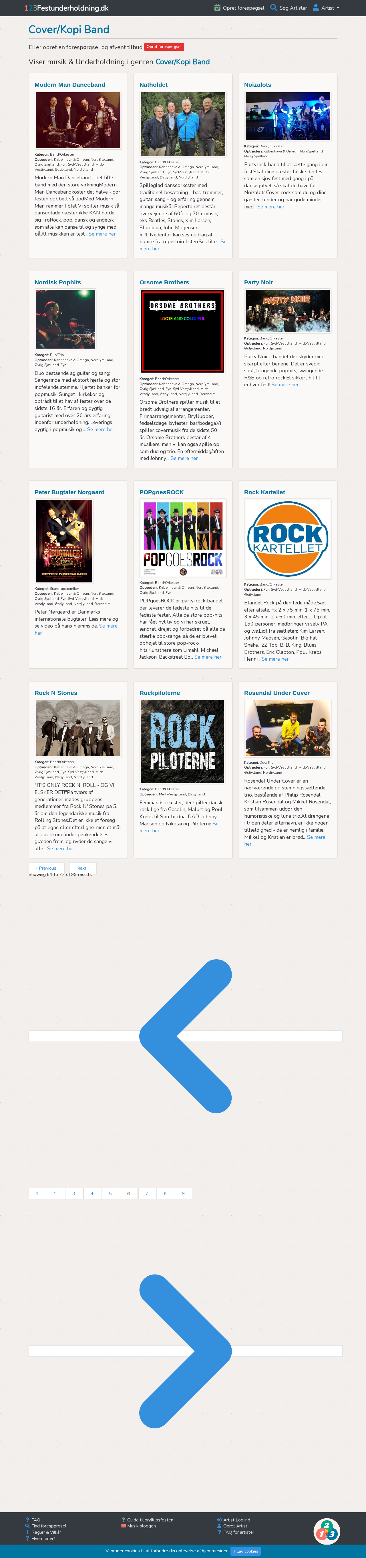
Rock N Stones (56, 692)
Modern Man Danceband (70, 84)
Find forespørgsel (48, 1526)
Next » (82, 868)
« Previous (46, 868)
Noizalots (257, 84)
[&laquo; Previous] (186, 1036)
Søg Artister (292, 8)
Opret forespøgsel (243, 8)
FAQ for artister (238, 1532)
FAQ (35, 1520)
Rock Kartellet (264, 492)
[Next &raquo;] (186, 1351)
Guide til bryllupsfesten (149, 1520)
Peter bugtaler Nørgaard (70, 492)
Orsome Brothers (164, 282)
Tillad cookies (245, 1551)
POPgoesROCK (162, 492)
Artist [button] (327, 8)
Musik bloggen (141, 1526)
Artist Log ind (236, 1520)
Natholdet (154, 84)
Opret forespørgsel (164, 46)
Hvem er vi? (42, 1538)
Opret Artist (234, 1526)
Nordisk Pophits (58, 282)
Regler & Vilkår (45, 1532)
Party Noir (258, 282)
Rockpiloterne (160, 692)
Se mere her (102, 233)
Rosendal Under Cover (277, 692)
